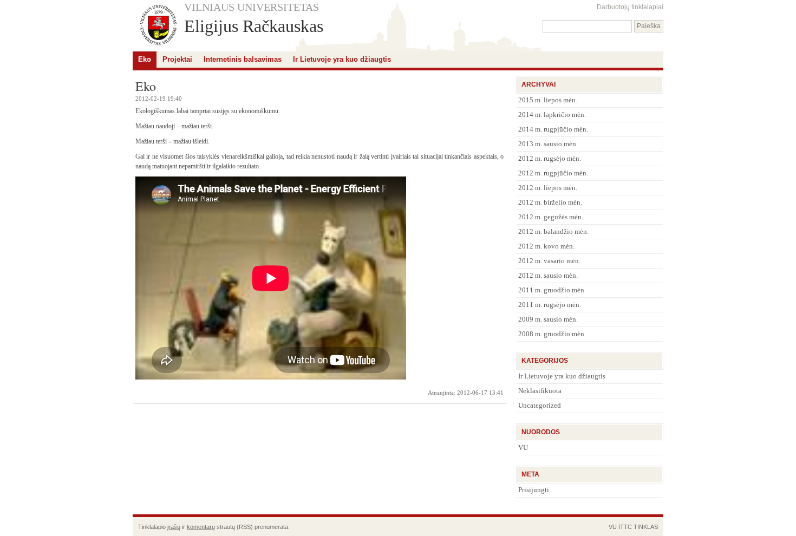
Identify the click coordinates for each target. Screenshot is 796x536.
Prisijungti (533, 490)
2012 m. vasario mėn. (549, 261)
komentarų (201, 527)
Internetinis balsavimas (243, 59)
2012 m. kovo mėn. (546, 246)
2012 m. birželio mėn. (550, 202)
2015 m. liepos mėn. (547, 100)
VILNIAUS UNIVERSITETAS (251, 7)
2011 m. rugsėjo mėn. (549, 304)
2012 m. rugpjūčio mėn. (553, 173)
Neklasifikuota (540, 391)
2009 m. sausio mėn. (548, 319)
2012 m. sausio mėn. (548, 275)
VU (523, 447)
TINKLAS (646, 527)
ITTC (625, 527)
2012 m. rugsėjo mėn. (549, 158)
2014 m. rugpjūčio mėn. (553, 129)
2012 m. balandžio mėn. (553, 231)
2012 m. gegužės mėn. (550, 217)
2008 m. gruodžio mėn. (552, 334)
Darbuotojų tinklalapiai (630, 7)
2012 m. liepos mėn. (547, 188)
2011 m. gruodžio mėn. (552, 290)
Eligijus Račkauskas (253, 26)
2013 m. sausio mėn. (548, 144)
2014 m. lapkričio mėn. (552, 114)
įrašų (173, 527)
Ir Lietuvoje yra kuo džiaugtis (342, 59)
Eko (144, 59)
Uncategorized (539, 405)
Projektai (177, 59)
